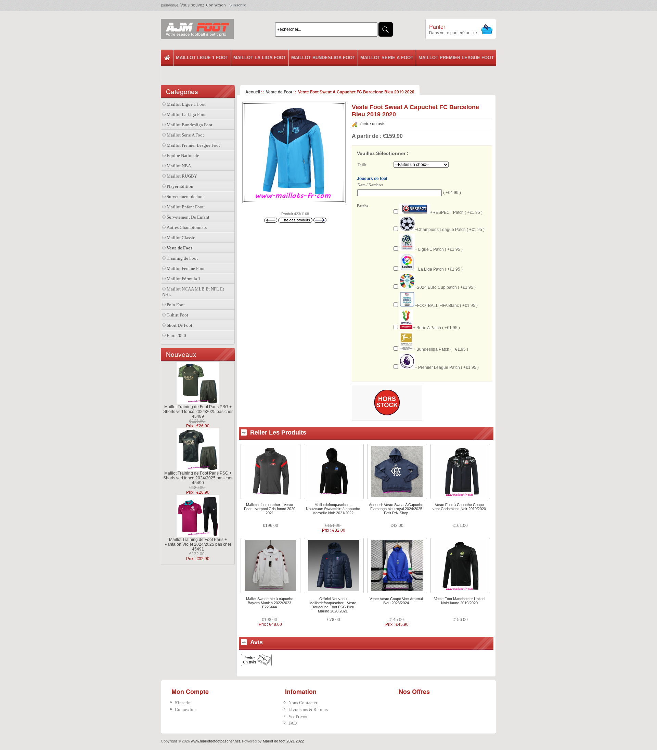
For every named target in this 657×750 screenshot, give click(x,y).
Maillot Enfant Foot (185, 206)
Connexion (216, 5)
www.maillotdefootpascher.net (215, 741)
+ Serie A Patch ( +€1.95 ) (436, 327)
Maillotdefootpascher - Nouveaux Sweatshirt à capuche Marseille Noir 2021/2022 (333, 509)
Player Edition (180, 186)
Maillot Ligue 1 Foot (202, 57)
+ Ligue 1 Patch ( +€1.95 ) (439, 249)
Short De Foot (179, 325)
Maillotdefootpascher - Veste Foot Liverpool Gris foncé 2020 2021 (269, 509)
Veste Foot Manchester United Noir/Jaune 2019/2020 (459, 601)
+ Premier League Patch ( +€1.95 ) (447, 367)
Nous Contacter (302, 702)
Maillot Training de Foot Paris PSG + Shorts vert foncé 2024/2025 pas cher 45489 (198, 411)
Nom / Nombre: (370, 185)
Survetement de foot (185, 196)
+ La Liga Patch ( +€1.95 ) (439, 269)
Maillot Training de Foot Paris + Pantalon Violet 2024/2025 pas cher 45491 (198, 544)
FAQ (292, 723)
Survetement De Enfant (188, 217)
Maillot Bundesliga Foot (323, 57)
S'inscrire (237, 5)
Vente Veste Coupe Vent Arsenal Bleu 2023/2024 (396, 601)
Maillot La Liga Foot (259, 57)
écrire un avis (372, 123)
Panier (437, 26)
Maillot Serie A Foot (386, 57)
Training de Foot (182, 258)
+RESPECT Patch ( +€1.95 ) (456, 212)
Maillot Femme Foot (186, 268)
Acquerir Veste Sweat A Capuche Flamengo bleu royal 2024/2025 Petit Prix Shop (396, 509)
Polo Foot (176, 304)
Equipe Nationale (183, 155)
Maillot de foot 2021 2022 (283, 741)
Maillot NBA (179, 165)
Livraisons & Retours (308, 709)
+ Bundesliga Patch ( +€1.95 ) (440, 349)
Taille (362, 165)
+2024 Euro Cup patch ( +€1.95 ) (445, 287)
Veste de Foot (279, 92)
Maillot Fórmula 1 (184, 278)
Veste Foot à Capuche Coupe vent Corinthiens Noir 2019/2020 (459, 507)
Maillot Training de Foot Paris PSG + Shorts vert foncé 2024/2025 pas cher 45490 (198, 478)
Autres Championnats (187, 227)
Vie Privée (297, 716)
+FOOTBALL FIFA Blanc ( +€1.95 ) (446, 305)
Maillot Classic (181, 237)
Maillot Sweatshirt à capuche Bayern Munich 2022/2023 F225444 (269, 603)
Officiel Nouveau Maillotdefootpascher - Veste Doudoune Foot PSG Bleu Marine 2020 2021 (332, 605)
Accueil (252, 92)
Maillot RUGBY (182, 176)
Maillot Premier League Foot (456, 57)
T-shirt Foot (177, 315)
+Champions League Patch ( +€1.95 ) (450, 229)
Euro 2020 (176, 335)
